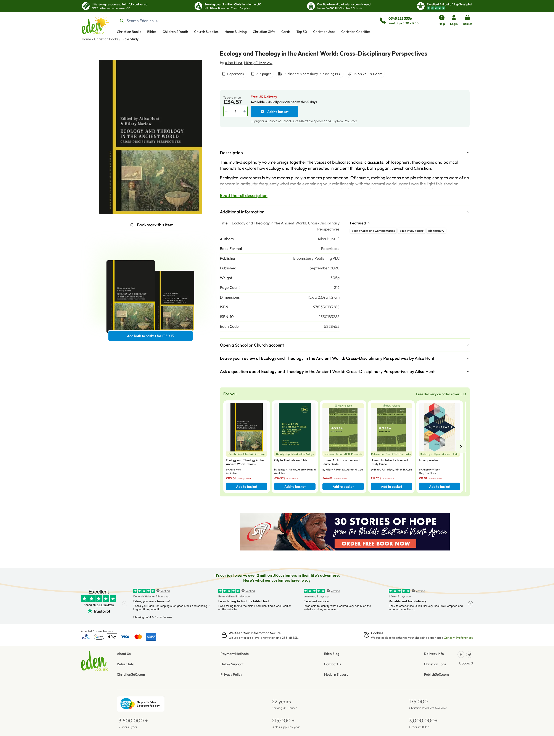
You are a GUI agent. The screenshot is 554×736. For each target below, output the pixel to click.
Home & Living (236, 31)
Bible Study (129, 39)
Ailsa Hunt (233, 62)
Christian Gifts (264, 31)
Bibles (151, 31)
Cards (285, 31)
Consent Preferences (458, 638)
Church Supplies (206, 31)
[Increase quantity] (245, 111)
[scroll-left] (461, 446)
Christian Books (129, 31)
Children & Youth (175, 31)
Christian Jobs (324, 31)
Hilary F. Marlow (258, 62)
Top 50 (301, 31)
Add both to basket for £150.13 (150, 336)
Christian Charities (355, 31)
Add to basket (277, 111)
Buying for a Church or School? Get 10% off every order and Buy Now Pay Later (304, 121)
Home (86, 39)
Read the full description (243, 195)
